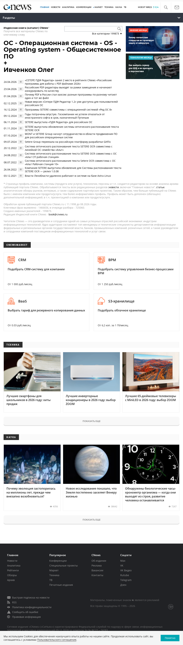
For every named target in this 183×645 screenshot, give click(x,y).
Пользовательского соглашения (56, 639)
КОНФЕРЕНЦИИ (83, 7)
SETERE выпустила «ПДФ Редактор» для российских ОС (58, 122)
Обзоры (12, 575)
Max (122, 560)
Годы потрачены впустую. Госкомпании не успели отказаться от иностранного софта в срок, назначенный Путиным (65, 116)
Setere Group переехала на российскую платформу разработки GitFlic (68, 141)
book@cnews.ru (58, 214)
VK (121, 565)
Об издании (99, 560)
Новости (12, 560)
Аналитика (68, 7)
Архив (11, 580)
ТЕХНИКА (108, 7)
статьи (160, 187)
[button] (165, 7)
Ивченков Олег (29, 70)
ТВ (125, 7)
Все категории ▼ (107, 33)
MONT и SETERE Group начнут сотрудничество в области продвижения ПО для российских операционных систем (71, 135)
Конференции (58, 560)
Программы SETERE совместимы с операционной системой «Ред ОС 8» (68, 109)
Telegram (126, 580)
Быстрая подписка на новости (31, 597)
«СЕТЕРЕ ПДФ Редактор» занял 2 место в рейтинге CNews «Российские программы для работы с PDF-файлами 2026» (68, 82)
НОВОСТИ (55, 7)
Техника (54, 575)
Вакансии (97, 570)
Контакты (97, 575)
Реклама (97, 565)
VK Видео (126, 570)
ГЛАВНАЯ (44, 7)
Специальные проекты (63, 565)
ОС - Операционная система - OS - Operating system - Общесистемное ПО (62, 49)
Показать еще (91, 421)
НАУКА (118, 7)
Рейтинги (13, 570)
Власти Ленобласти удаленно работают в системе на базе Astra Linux (68, 175)
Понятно (170, 638)
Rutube (124, 575)
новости (114, 187)
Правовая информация (26, 617)
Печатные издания (61, 585)
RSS (14, 602)
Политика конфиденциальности (31, 607)
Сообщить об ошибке (25, 612)
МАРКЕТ (99, 7)
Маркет (54, 570)
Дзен (123, 585)
